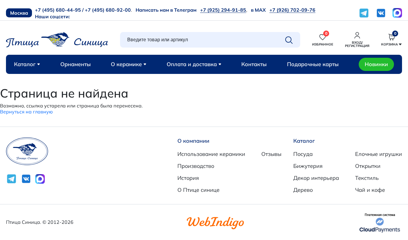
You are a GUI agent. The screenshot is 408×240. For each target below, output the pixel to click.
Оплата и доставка (192, 64)
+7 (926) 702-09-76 (292, 10)
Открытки (368, 165)
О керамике (126, 64)
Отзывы (271, 154)
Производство (195, 165)
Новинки (376, 64)
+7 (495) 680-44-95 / (59, 10)
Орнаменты (75, 64)
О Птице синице (198, 189)
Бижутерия (308, 165)
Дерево (303, 189)
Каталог (25, 64)
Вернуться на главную (26, 112)
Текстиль (367, 177)
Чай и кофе (370, 189)
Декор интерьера (316, 177)
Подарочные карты (313, 64)
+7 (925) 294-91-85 (223, 10)
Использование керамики (211, 154)
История (188, 177)
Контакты (254, 64)
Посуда (303, 154)
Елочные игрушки (378, 154)
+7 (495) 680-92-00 (108, 10)
